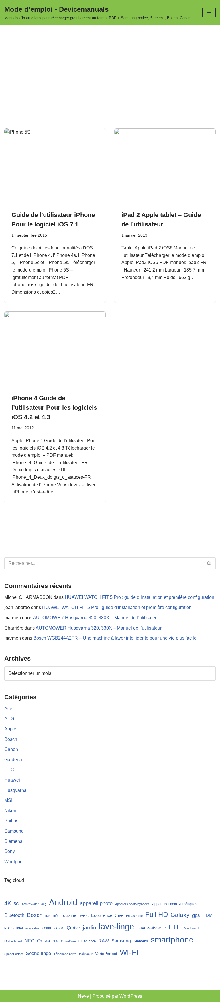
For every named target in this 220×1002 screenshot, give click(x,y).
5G (16, 903)
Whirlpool (14, 861)
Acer (9, 708)
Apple (10, 728)
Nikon (10, 810)
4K (7, 903)
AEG (9, 718)
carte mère (52, 915)
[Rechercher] (209, 563)
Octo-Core (68, 941)
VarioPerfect (106, 953)
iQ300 (46, 928)
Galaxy (180, 914)
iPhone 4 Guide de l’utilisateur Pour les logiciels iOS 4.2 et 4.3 (54, 407)
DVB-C (84, 915)
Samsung (14, 831)
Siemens (13, 841)
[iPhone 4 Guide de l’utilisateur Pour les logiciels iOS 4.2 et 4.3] (55, 349)
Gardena (13, 759)
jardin (89, 928)
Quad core (87, 941)
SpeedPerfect (13, 954)
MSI (8, 800)
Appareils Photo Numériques (174, 904)
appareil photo (96, 903)
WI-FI (129, 952)
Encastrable (134, 915)
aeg (43, 904)
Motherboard (13, 941)
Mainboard (191, 928)
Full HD (156, 914)
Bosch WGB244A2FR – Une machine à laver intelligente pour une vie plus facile (115, 638)
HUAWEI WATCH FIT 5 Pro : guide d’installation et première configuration (139, 597)
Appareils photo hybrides (132, 904)
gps (196, 915)
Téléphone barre (65, 954)
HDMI (208, 915)
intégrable (32, 928)
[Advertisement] (110, 68)
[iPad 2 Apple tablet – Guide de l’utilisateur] (165, 166)
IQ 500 (58, 928)
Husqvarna (15, 790)
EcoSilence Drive (107, 915)
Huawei (12, 780)
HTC (9, 769)
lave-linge (116, 926)
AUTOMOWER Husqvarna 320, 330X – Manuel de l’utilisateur (96, 617)
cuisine (69, 915)
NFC (29, 940)
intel (19, 928)
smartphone (172, 939)
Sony (9, 851)
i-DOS (9, 928)
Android (63, 902)
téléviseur (86, 954)
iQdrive (73, 927)
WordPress (130, 996)
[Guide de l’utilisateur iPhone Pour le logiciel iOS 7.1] (55, 166)
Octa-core (47, 941)
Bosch (10, 739)
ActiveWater (30, 904)
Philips (11, 820)
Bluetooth (14, 915)
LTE (175, 927)
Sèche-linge (38, 953)
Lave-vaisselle (151, 927)
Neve (83, 996)
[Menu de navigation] (209, 12)
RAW (103, 940)
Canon (11, 749)
